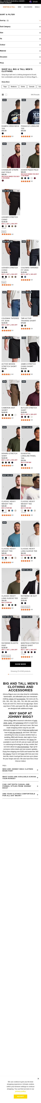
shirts (5, 723)
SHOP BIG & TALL (9, 7)
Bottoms (14, 86)
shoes (11, 699)
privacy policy (20, 1091)
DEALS (37, 7)
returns (8, 754)
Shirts (23, 86)
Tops (5, 86)
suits (35, 720)
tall (27, 704)
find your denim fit (16, 732)
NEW (19, 7)
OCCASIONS (28, 7)
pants (10, 723)
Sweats (31, 86)
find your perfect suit (30, 730)
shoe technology (23, 747)
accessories (21, 699)
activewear (19, 723)
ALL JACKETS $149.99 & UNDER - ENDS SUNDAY (12, 2)
